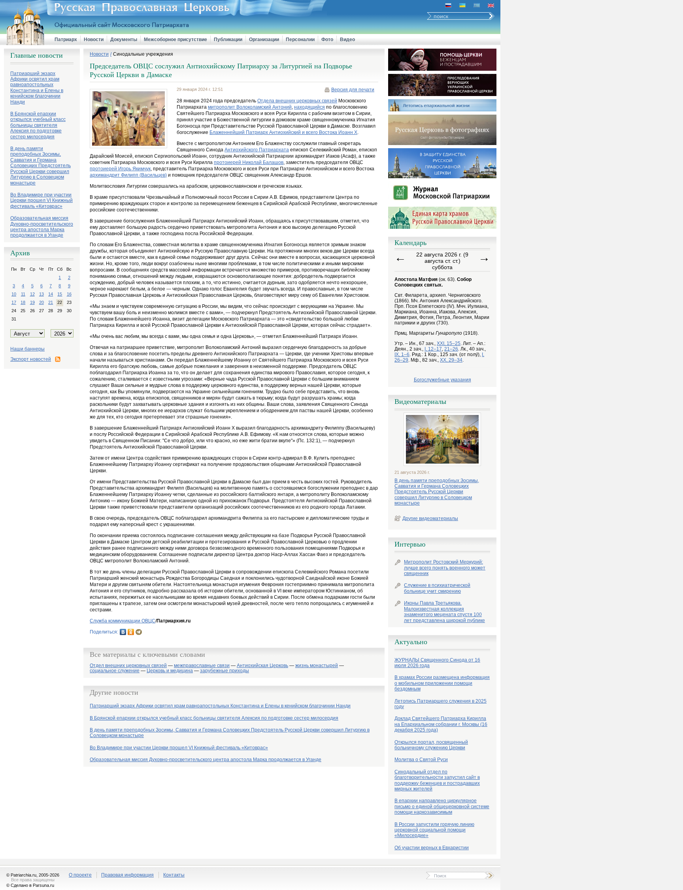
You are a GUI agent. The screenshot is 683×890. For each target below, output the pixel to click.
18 (23, 302)
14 (50, 294)
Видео (347, 39)
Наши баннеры (27, 349)
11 (23, 294)
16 (69, 294)
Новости (94, 39)
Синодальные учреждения (143, 54)
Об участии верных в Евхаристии (431, 847)
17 (13, 302)
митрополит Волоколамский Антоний (250, 107)
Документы (123, 39)
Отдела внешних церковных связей (297, 101)
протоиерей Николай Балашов (248, 162)
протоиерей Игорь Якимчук (120, 169)
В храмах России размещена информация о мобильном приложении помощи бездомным (442, 683)
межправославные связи (202, 665)
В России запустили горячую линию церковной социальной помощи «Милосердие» (434, 830)
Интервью (409, 544)
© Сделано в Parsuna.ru (30, 885)
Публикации (228, 39)
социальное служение (115, 670)
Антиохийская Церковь (262, 665)
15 (59, 294)
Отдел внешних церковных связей (128, 665)
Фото (327, 39)
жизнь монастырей (316, 665)
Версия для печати (352, 89)
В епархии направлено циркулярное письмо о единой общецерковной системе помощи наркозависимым (441, 806)
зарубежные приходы (224, 670)
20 (41, 302)
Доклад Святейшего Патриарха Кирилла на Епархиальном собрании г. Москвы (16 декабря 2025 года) (440, 724)
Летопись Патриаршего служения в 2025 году (440, 703)
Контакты (174, 875)
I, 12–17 (433, 349)
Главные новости (36, 55)
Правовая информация (127, 875)
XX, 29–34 (451, 360)
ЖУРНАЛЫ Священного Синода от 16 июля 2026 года (437, 662)
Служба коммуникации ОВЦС (122, 621)
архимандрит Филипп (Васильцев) (128, 175)
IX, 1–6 (401, 354)
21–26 (451, 349)
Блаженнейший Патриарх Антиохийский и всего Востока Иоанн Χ (283, 132)
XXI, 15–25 (448, 343)
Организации (264, 39)
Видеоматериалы (420, 401)
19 (32, 302)
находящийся (309, 107)
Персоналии (300, 39)
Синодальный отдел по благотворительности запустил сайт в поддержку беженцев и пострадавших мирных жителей (437, 780)
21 (50, 302)
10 (13, 294)
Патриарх (66, 39)
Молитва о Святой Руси (421, 759)
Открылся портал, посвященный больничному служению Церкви (431, 744)
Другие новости (114, 692)
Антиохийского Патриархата (257, 150)
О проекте (80, 875)
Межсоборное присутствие (175, 39)
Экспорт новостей (30, 359)
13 (41, 294)
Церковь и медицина (170, 670)
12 (32, 294)
